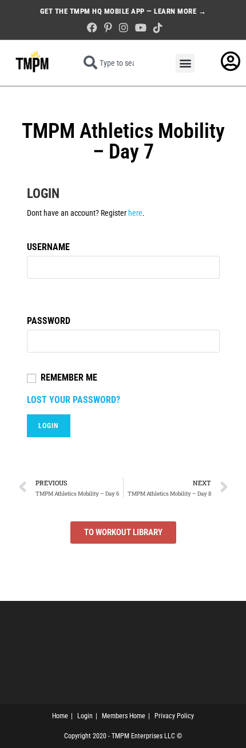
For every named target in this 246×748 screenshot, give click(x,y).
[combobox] (112, 63)
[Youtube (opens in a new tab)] (141, 27)
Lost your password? (73, 399)
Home (60, 716)
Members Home (123, 716)
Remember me (69, 377)
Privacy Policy (174, 716)
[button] (185, 63)
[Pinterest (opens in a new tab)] (108, 27)
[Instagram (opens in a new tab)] (124, 27)
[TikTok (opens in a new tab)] (156, 27)
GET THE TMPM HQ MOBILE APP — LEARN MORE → (123, 11)
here (135, 212)
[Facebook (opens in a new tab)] (92, 27)
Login (85, 716)
